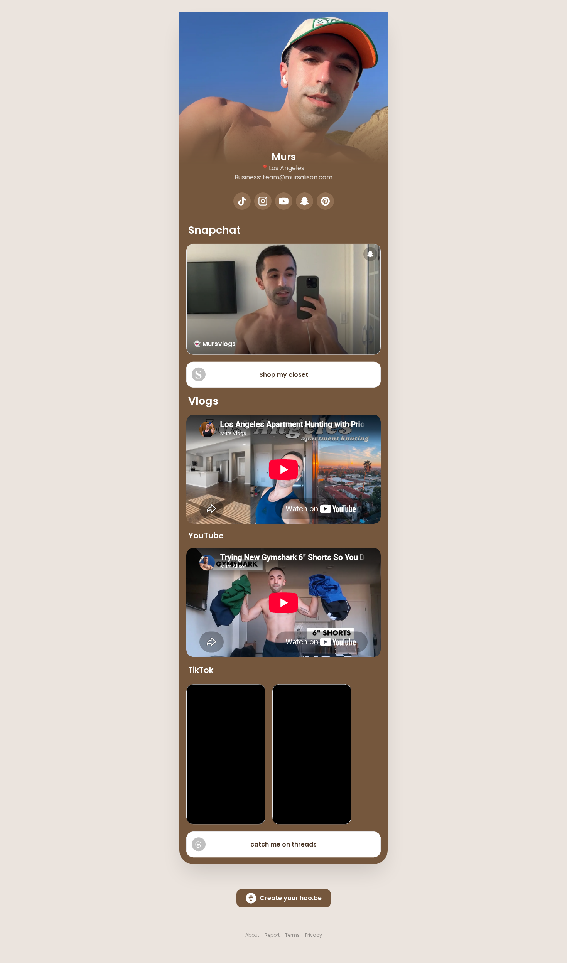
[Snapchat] (304, 201)
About (252, 935)
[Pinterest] (325, 201)
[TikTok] (242, 201)
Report (272, 935)
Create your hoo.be (291, 898)
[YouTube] (283, 201)
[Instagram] (263, 201)
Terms (292, 935)
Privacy (313, 935)
